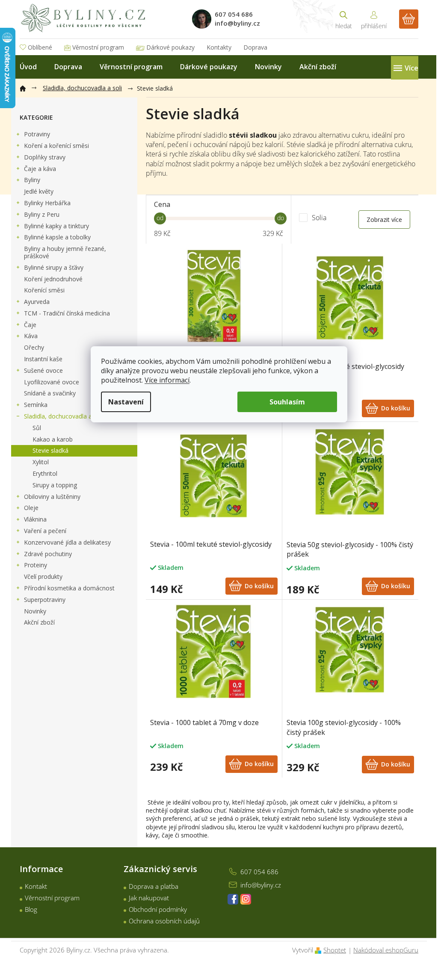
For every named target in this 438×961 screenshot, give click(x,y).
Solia (320, 217)
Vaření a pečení (45, 531)
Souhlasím (287, 402)
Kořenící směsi (44, 290)
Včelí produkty (43, 576)
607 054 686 (259, 871)
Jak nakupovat (149, 897)
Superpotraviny (44, 599)
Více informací (167, 380)
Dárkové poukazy (170, 47)
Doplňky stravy (44, 157)
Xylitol (41, 462)
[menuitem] (28, 67)
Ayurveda (37, 302)
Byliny (32, 180)
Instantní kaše (43, 359)
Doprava (255, 47)
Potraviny (37, 134)
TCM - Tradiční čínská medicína (67, 313)
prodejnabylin (245, 899)
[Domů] (27, 87)
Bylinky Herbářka (47, 203)
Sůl (37, 428)
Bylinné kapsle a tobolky (57, 237)
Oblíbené (40, 47)
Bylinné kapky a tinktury (56, 226)
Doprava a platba (153, 886)
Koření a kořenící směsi (56, 145)
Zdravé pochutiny (48, 554)
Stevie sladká (50, 450)
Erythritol (45, 473)
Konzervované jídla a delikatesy (67, 542)
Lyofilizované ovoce (51, 382)
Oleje (31, 508)
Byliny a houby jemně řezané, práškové (65, 252)
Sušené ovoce (43, 370)
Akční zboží (39, 622)
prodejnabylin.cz (233, 899)
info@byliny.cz (260, 885)
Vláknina (35, 519)
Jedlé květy (38, 191)
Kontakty (219, 47)
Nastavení (126, 402)
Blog (31, 909)
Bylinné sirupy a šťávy (53, 267)
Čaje (30, 325)
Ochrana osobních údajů (164, 921)
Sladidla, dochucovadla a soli (63, 416)
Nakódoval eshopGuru (385, 950)
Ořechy (34, 347)
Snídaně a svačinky (50, 393)
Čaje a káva (40, 169)
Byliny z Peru (41, 214)
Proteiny (35, 565)
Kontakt (36, 886)
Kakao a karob (53, 439)
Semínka (35, 405)
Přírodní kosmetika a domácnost (69, 588)
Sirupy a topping (55, 485)
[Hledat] (343, 19)
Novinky (35, 611)
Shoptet (334, 950)
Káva (31, 336)
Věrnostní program (98, 47)
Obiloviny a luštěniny (52, 496)
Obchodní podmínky (158, 909)
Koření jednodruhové (53, 279)
